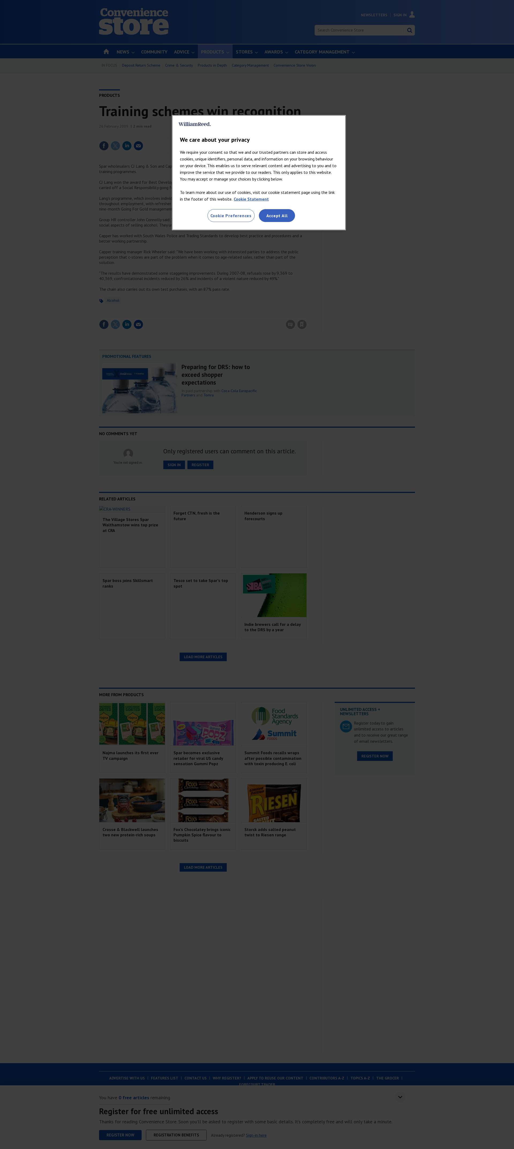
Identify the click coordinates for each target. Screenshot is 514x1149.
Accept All (277, 215)
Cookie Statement (251, 199)
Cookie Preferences (231, 215)
